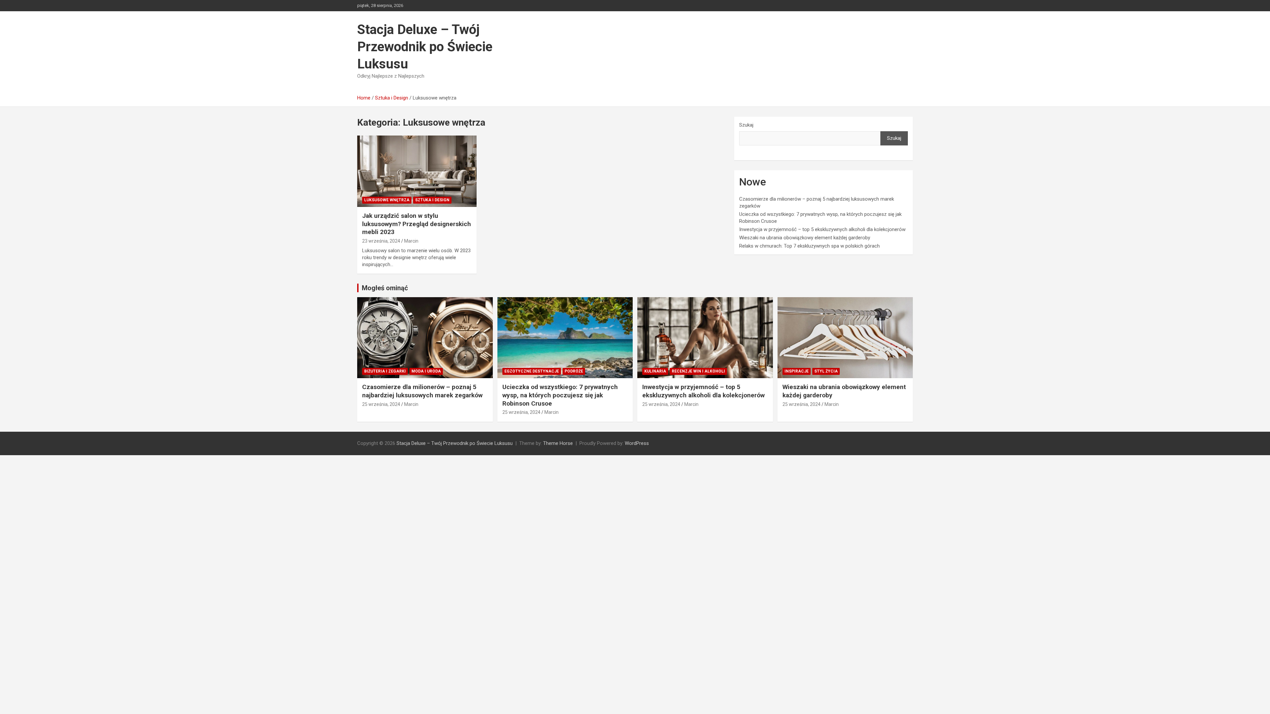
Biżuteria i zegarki (385, 371)
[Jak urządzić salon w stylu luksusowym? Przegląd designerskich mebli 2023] (417, 171)
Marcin (411, 241)
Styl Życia (826, 371)
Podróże (574, 371)
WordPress (637, 443)
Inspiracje (796, 371)
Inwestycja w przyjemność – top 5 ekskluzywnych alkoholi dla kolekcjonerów (822, 229)
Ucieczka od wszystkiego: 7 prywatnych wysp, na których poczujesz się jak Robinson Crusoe (560, 395)
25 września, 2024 (381, 404)
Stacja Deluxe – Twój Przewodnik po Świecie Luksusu (424, 47)
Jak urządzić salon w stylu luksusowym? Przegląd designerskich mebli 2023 (416, 224)
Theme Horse (558, 443)
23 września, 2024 (381, 241)
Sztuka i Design (432, 200)
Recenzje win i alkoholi (698, 371)
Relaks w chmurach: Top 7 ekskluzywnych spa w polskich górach (809, 246)
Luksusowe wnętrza (386, 200)
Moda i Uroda (426, 371)
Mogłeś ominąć (385, 288)
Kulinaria (655, 371)
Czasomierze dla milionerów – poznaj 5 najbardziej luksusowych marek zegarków (422, 391)
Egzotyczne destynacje (531, 371)
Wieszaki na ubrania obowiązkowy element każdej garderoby (804, 238)
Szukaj (746, 125)
